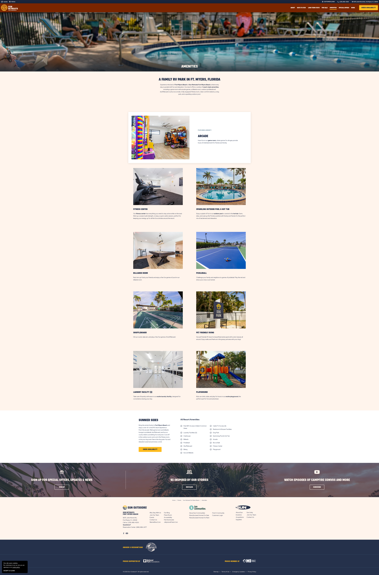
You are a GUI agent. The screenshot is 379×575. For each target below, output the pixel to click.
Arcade (203, 136)
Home (5, 2)
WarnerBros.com (155, 522)
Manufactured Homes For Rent (199, 518)
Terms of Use (225, 572)
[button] (368, 7)
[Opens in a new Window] (153, 561)
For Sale (325, 7)
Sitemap (216, 572)
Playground (202, 392)
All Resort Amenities (189, 419)
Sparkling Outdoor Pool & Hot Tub (212, 209)
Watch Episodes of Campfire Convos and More (317, 480)
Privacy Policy (252, 572)
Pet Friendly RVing (205, 333)
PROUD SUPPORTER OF (131, 561)
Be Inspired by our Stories (189, 480)
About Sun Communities (197, 513)
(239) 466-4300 (344, 2)
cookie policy (16, 567)
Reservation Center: (129, 527)
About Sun (239, 513)
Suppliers (239, 520)
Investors (239, 515)
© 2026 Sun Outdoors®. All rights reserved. (136, 572)
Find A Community (218, 513)
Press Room (168, 515)
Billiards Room (140, 273)
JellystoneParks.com (171, 522)
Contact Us (153, 520)
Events (152, 517)
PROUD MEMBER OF (232, 561)
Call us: (125, 522)
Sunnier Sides (148, 420)
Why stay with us (155, 513)
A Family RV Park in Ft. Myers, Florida (189, 79)
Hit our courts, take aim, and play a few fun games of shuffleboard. (154, 337)
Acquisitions (240, 517)
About (293, 7)
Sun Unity (250, 513)
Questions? (127, 525)
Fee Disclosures (169, 520)
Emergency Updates (238, 572)
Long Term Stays (314, 7)
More (353, 7)
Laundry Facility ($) (142, 392)
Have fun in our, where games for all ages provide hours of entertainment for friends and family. (218, 141)
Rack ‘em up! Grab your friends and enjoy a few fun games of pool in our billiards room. (156, 278)
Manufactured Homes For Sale (199, 515)
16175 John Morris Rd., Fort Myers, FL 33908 (365, 2)
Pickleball (201, 273)
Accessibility (168, 517)
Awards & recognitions (133, 547)
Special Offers (344, 7)
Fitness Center (140, 209)
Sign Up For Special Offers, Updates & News (61, 480)
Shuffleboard (140, 333)
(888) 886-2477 (141, 527)
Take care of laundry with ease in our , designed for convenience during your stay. (157, 398)
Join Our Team (154, 515)
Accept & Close (9, 570)
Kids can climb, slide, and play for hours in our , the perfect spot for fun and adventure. (218, 398)
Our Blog (167, 513)
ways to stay (301, 7)
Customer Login (329, 1)
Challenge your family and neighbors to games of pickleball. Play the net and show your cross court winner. (220, 278)
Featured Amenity (205, 130)
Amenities (333, 7)
